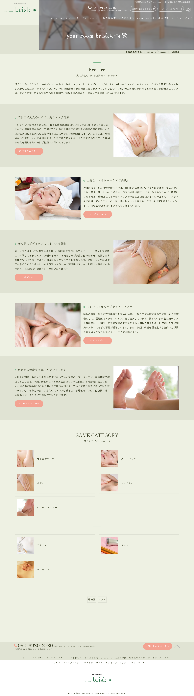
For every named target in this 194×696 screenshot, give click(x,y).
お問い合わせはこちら (142, 8)
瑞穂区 (91, 599)
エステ (102, 599)
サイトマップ (138, 662)
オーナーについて (170, 8)
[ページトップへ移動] (177, 646)
